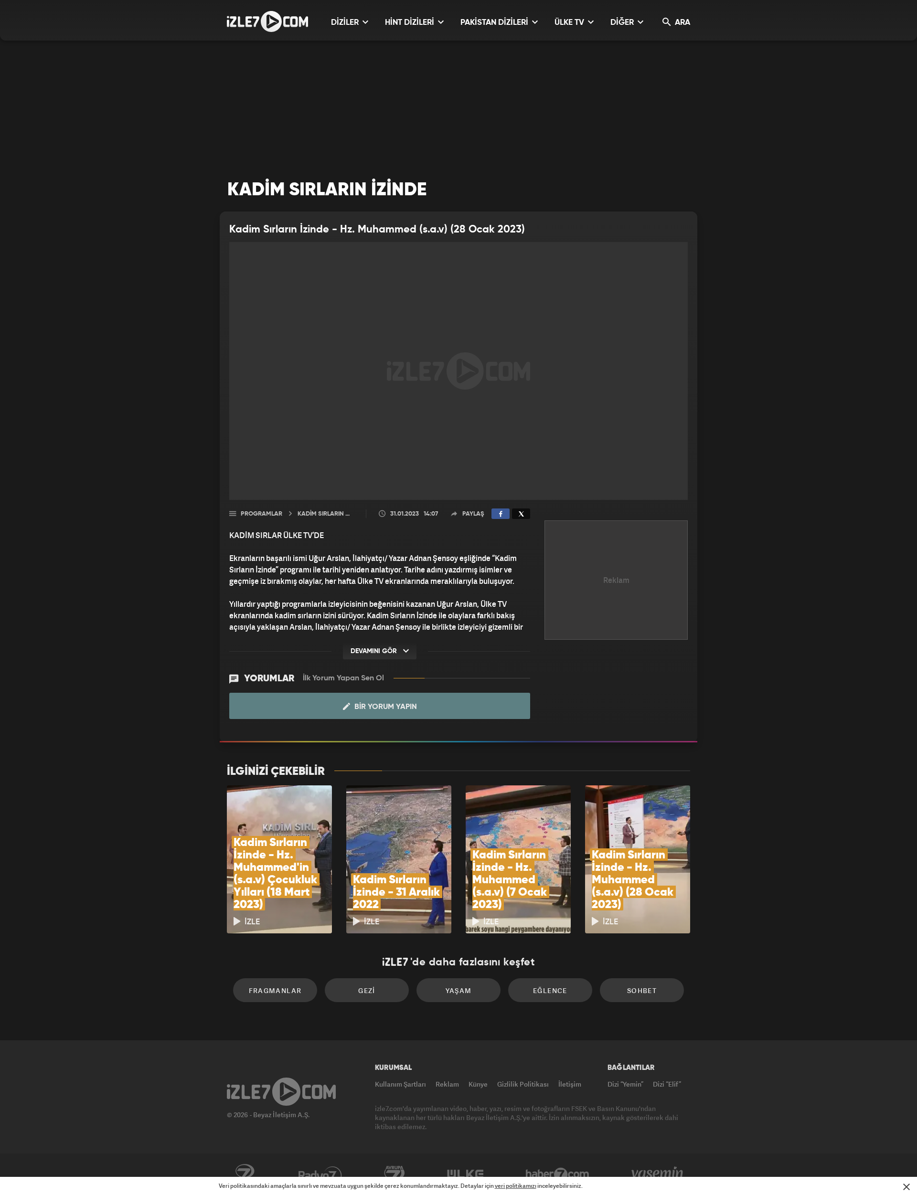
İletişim (569, 1084)
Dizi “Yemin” (625, 1084)
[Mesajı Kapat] (906, 1187)
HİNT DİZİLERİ (410, 23)
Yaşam (459, 990)
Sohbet (642, 990)
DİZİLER (346, 23)
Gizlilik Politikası (523, 1084)
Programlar (261, 514)
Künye (478, 1084)
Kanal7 (244, 1174)
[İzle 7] (267, 21)
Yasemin (658, 1174)
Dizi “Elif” (667, 1084)
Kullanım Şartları (400, 1084)
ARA (681, 23)
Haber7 (557, 1174)
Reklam (447, 1084)
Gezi (366, 990)
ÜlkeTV (465, 1174)
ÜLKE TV (570, 23)
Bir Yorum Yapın (384, 707)
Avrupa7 (394, 1174)
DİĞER (623, 23)
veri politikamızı (515, 1186)
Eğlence (550, 990)
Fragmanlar (275, 990)
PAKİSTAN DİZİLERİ (495, 23)
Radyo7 (320, 1174)
